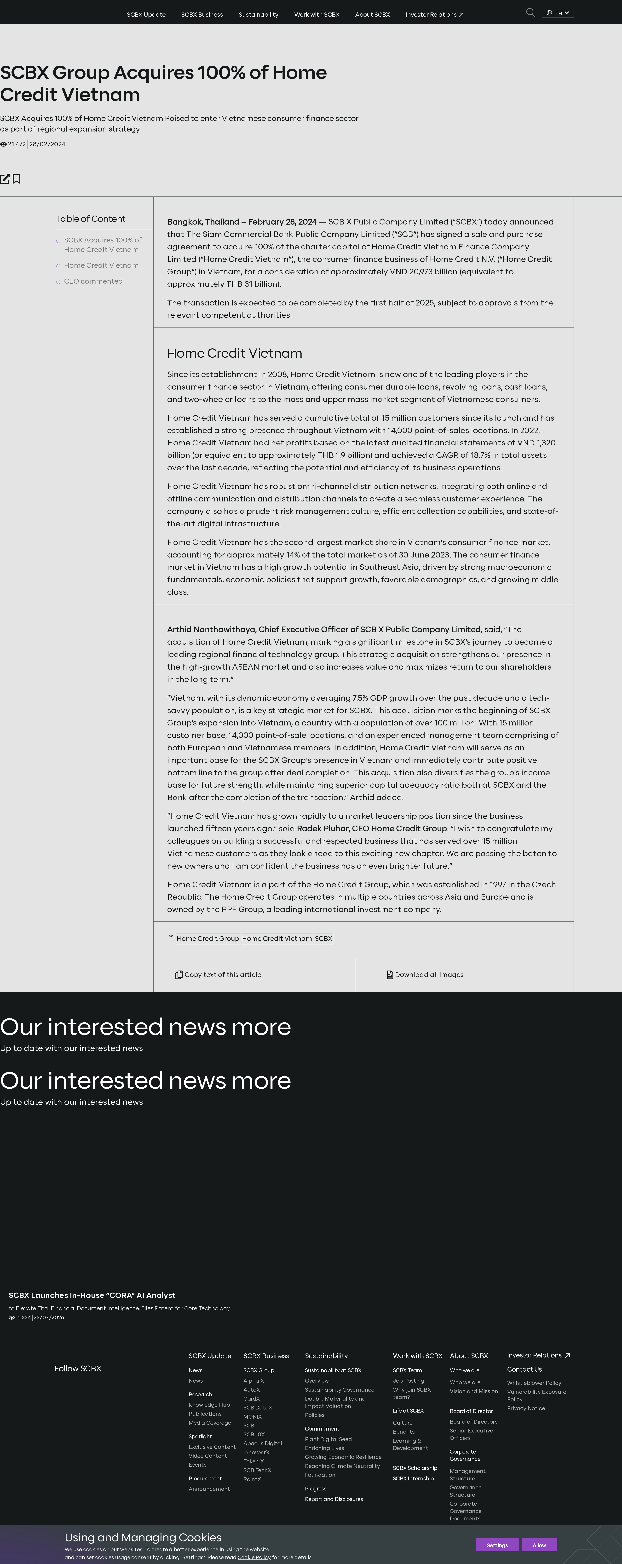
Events (197, 1465)
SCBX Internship (413, 1479)
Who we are (465, 1382)
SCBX (323, 939)
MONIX (253, 1417)
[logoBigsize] (57, 11)
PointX (252, 1479)
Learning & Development (410, 1444)
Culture (403, 1423)
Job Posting (408, 1381)
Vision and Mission (474, 1391)
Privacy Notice (526, 1408)
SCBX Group (258, 1370)
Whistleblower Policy (534, 1383)
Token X (254, 1461)
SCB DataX (258, 1408)
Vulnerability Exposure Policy (536, 1396)
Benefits (404, 1432)
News (196, 1381)
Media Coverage (210, 1423)
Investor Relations (534, 1355)
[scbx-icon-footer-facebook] (56, 1381)
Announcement (209, 1489)
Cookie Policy (254, 1557)
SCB (248, 1426)
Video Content (208, 1456)
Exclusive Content (212, 1447)
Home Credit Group (208, 939)
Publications (205, 1414)
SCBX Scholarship (415, 1468)
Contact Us (524, 1369)
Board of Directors (474, 1422)
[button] (215, 1359)
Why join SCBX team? (412, 1393)
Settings (497, 1545)
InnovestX (257, 1452)
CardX (252, 1399)
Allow (539, 1545)
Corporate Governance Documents (466, 1511)
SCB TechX (258, 1470)
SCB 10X (254, 1435)
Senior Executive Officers (471, 1434)
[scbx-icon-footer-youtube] (65, 1381)
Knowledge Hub (209, 1405)
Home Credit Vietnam (277, 939)
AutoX (252, 1390)
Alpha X (254, 1381)
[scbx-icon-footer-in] (77, 1381)
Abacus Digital (263, 1443)
